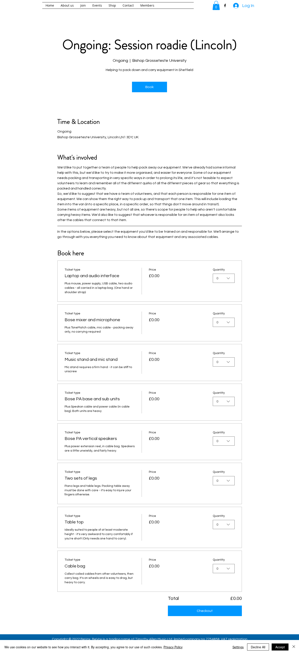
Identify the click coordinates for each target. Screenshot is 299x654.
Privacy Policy (173, 647)
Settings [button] (238, 647)
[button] (216, 5)
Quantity (219, 269)
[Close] (293, 646)
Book (149, 87)
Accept (280, 647)
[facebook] (225, 5)
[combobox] (224, 278)
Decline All (258, 647)
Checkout (205, 611)
